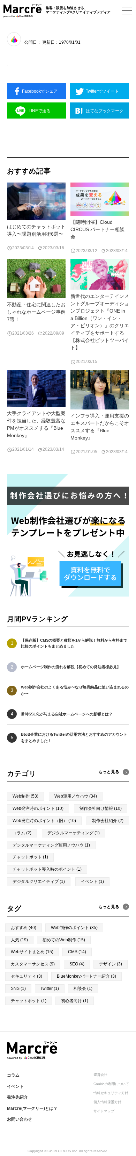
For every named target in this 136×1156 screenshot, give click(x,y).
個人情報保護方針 (107, 1102)
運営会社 (100, 1075)
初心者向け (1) (74, 1000)
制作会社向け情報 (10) (101, 808)
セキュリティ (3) (26, 976)
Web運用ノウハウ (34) (75, 796)
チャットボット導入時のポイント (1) (47, 869)
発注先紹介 (17, 1097)
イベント (15, 1086)
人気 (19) (19, 939)
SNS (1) (18, 988)
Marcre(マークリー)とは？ (32, 1108)
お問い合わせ (19, 1119)
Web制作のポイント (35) (74, 927)
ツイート (102, 91)
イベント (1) (92, 881)
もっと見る (108, 906)
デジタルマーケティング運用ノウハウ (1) (51, 845)
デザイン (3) (110, 964)
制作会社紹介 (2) (107, 820)
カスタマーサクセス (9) (33, 964)
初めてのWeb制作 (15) (64, 939)
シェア (40, 91)
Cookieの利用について (111, 1084)
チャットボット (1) (30, 857)
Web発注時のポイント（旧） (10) (44, 820)
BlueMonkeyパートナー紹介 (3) (86, 976)
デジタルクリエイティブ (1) (39, 881)
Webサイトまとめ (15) (32, 951)
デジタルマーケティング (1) (73, 832)
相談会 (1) (83, 988)
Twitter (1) (49, 988)
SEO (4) (76, 964)
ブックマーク (104, 110)
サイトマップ (103, 1111)
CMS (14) (77, 951)
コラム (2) (22, 832)
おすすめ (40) (23, 927)
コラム (13, 1075)
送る (40, 110)
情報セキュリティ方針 (110, 1093)
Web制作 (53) (25, 796)
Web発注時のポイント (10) (38, 808)
